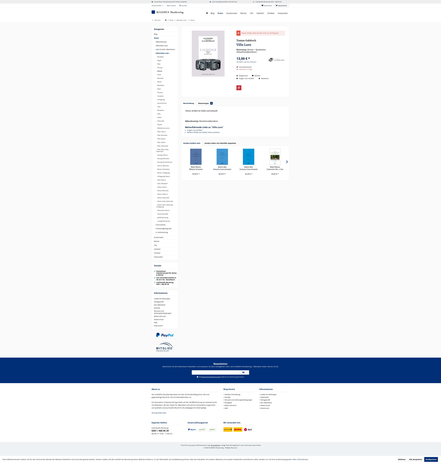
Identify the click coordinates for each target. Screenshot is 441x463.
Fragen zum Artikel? (246, 78)
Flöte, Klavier (161, 139)
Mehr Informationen (300, 459)
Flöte (158, 64)
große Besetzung (162, 217)
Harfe (159, 75)
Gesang (159, 67)
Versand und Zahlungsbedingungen (162, 312)
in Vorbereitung (161, 232)
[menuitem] (281, 5)
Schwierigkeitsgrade (163, 228)
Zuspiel (159, 124)
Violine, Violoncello (163, 198)
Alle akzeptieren (415, 459)
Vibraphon (160, 110)
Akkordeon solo (161, 45)
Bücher (157, 241)
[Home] (207, 13)
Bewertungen (205, 103)
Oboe (159, 89)
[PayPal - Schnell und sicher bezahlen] (165, 335)
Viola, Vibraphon (162, 183)
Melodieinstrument (163, 128)
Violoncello (160, 121)
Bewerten (265, 78)
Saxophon (160, 96)
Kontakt (157, 308)
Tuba (159, 107)
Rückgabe (228, 403)
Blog (155, 34)
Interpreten (158, 257)
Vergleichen (243, 76)
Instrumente (160, 225)
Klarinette (160, 78)
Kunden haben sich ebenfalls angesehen (220, 143)
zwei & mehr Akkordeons (165, 49)
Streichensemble (162, 214)
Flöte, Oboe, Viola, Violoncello (162, 150)
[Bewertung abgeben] (251, 55)
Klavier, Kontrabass (163, 169)
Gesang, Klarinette (163, 159)
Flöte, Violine (161, 142)
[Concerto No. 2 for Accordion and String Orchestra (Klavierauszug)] (275, 157)
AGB (155, 322)
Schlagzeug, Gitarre (163, 176)
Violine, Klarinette (162, 191)
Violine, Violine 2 (162, 194)
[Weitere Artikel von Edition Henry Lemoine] (276, 60)
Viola (158, 114)
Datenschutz (159, 319)
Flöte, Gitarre (161, 132)
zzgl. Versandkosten (250, 62)
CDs (155, 245)
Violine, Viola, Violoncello (165, 201)
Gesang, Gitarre (162, 155)
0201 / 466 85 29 (160, 430)
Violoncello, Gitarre (163, 210)
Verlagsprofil (159, 302)
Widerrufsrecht (160, 316)
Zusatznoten (159, 237)
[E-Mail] (238, 87)
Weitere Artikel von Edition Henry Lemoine (203, 132)
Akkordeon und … (162, 53)
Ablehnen (402, 459)
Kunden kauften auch (191, 143)
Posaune (160, 92)
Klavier (159, 82)
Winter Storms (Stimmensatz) (196, 168)
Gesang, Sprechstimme (164, 162)
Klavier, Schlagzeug (163, 173)
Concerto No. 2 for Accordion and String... (275, 168)
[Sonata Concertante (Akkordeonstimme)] (248, 157)
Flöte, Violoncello (162, 146)
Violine (159, 117)
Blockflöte (160, 57)
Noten (156, 38)
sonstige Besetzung (163, 221)
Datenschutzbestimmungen (211, 377)
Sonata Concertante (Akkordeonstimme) (248, 168)
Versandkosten (215, 445)
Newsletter (264, 397)
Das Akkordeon (159, 305)
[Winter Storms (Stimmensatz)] (195, 157)
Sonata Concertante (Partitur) (222, 168)
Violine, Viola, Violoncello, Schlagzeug (164, 206)
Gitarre (159, 71)
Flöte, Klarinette (162, 135)
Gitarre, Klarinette (163, 166)
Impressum (158, 326)
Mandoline (160, 85)
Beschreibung (188, 103)
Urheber (157, 253)
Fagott (159, 60)
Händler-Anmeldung (232, 394)
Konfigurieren (431, 459)
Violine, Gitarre (162, 187)
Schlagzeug (161, 100)
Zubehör (157, 249)
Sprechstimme (162, 103)
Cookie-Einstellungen (162, 299)
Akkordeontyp (161, 42)
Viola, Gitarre (161, 180)
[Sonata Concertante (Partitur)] (222, 157)
